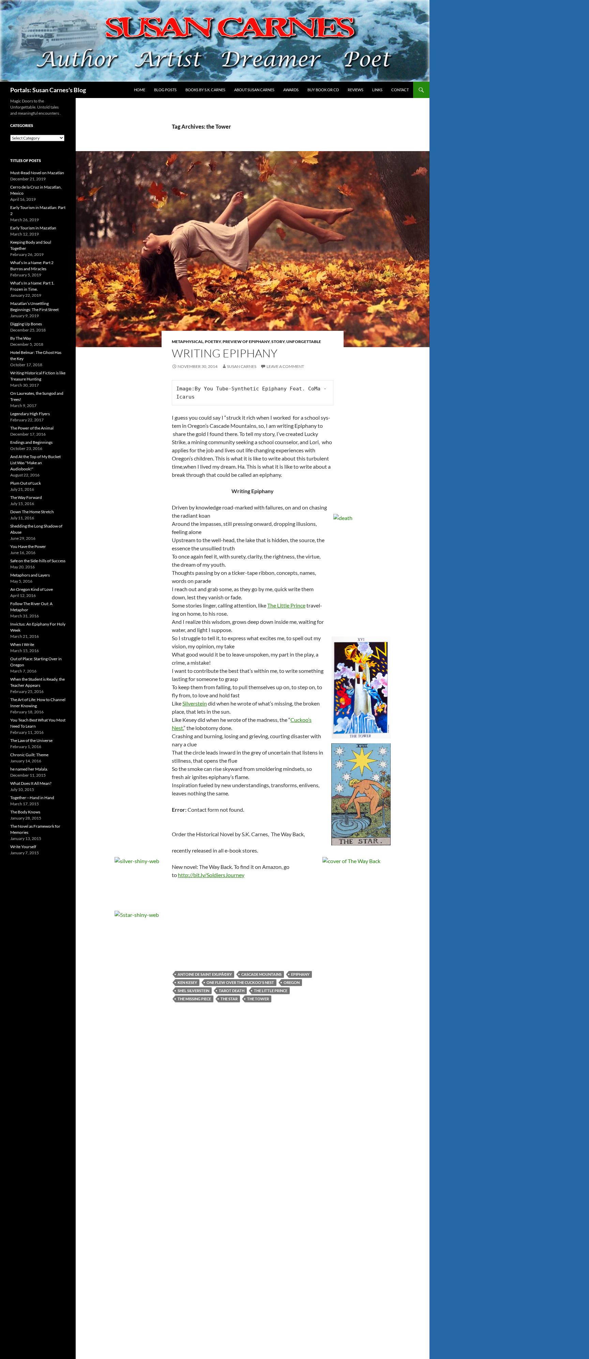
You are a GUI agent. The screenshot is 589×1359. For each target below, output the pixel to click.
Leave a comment (285, 366)
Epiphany (300, 974)
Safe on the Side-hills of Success (37, 560)
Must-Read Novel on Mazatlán (37, 172)
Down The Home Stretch (32, 511)
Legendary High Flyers (30, 413)
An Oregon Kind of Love (31, 589)
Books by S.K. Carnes (205, 89)
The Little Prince (270, 990)
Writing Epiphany (224, 353)
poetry (213, 341)
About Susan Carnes (254, 89)
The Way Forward (26, 497)
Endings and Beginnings (31, 442)
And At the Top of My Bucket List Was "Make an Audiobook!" (35, 462)
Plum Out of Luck (25, 483)
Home (139, 89)
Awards (291, 89)
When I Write (22, 644)
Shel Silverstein (193, 990)
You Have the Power (28, 546)
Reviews (355, 89)
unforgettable (303, 341)
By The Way (20, 338)
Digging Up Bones (26, 323)
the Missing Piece (194, 999)
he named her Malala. (29, 769)
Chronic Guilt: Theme (29, 754)
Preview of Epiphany (246, 341)
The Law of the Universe (31, 740)
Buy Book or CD (323, 89)
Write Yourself (23, 846)
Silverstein (194, 703)
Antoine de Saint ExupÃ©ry (205, 974)
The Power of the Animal (32, 428)
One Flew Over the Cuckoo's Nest (240, 982)
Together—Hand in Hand (32, 797)
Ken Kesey (187, 982)
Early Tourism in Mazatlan (33, 227)
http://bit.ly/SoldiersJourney (211, 875)
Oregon (292, 982)
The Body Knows (25, 811)
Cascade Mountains (261, 974)
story (278, 341)
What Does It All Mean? (30, 783)
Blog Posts (165, 89)
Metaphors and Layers (30, 575)
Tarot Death (231, 990)
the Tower (258, 999)
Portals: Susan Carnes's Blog (48, 90)
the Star (229, 999)
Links (377, 89)
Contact (400, 89)
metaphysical (187, 341)
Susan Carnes (241, 366)
